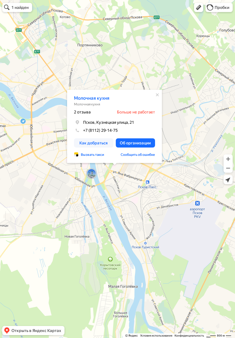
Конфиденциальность (189, 335)
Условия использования (156, 335)
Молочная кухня (91, 98)
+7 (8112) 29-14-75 (100, 130)
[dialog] (114, 126)
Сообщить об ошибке (138, 155)
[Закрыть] (157, 95)
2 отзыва (82, 112)
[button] (198, 7)
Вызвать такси (92, 155)
